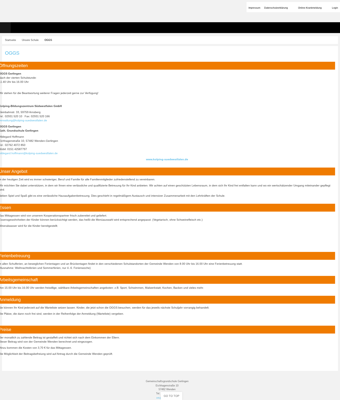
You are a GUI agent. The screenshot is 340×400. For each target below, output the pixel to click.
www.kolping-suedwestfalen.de (167, 159)
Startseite (10, 40)
